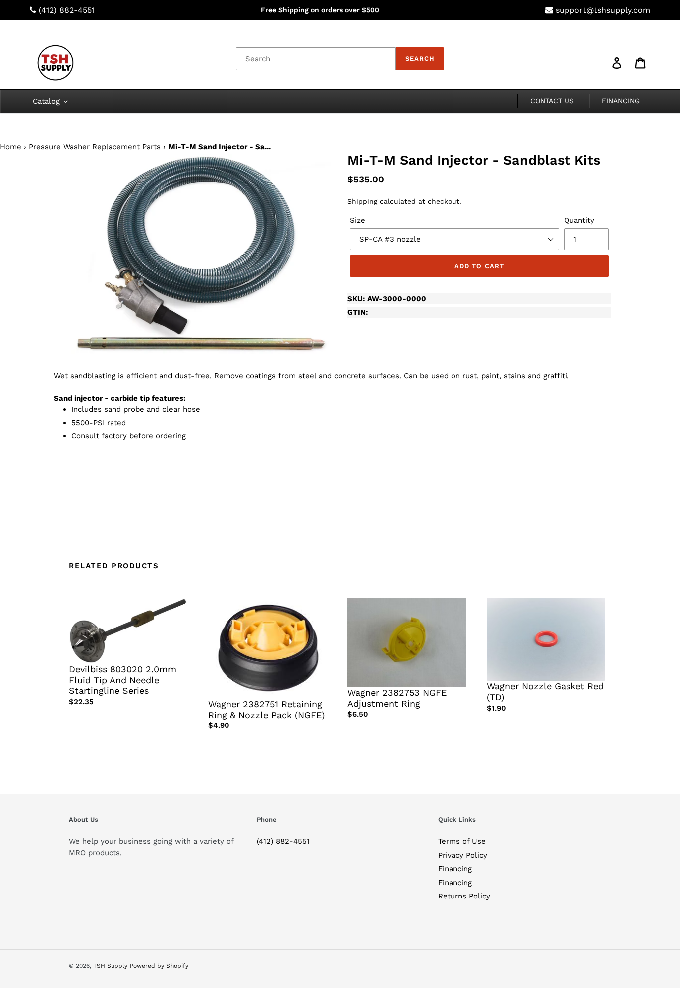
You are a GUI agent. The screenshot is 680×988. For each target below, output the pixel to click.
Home (10, 146)
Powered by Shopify (159, 965)
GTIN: (357, 312)
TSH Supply (110, 965)
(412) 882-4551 (67, 10)
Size (357, 220)
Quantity (579, 220)
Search (420, 58)
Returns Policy (464, 896)
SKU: (386, 298)
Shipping (362, 201)
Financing (455, 868)
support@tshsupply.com (603, 10)
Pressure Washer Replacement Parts (95, 146)
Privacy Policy (462, 855)
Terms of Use (462, 841)
